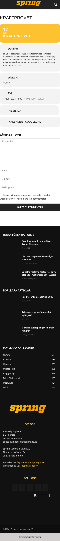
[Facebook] (22, 488)
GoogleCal (33, 121)
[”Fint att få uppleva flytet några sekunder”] (11, 261)
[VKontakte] (45, 488)
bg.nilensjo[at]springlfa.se (30, 462)
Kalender (16, 121)
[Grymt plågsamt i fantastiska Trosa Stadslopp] (11, 245)
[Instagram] (38, 488)
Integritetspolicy (29, 465)
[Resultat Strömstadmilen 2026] (11, 301)
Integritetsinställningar (30, 537)
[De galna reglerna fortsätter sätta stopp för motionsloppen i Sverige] (11, 276)
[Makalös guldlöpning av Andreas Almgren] (11, 332)
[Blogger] (15, 488)
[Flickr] (30, 488)
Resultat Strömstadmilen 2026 (37, 297)
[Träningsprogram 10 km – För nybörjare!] (11, 316)
